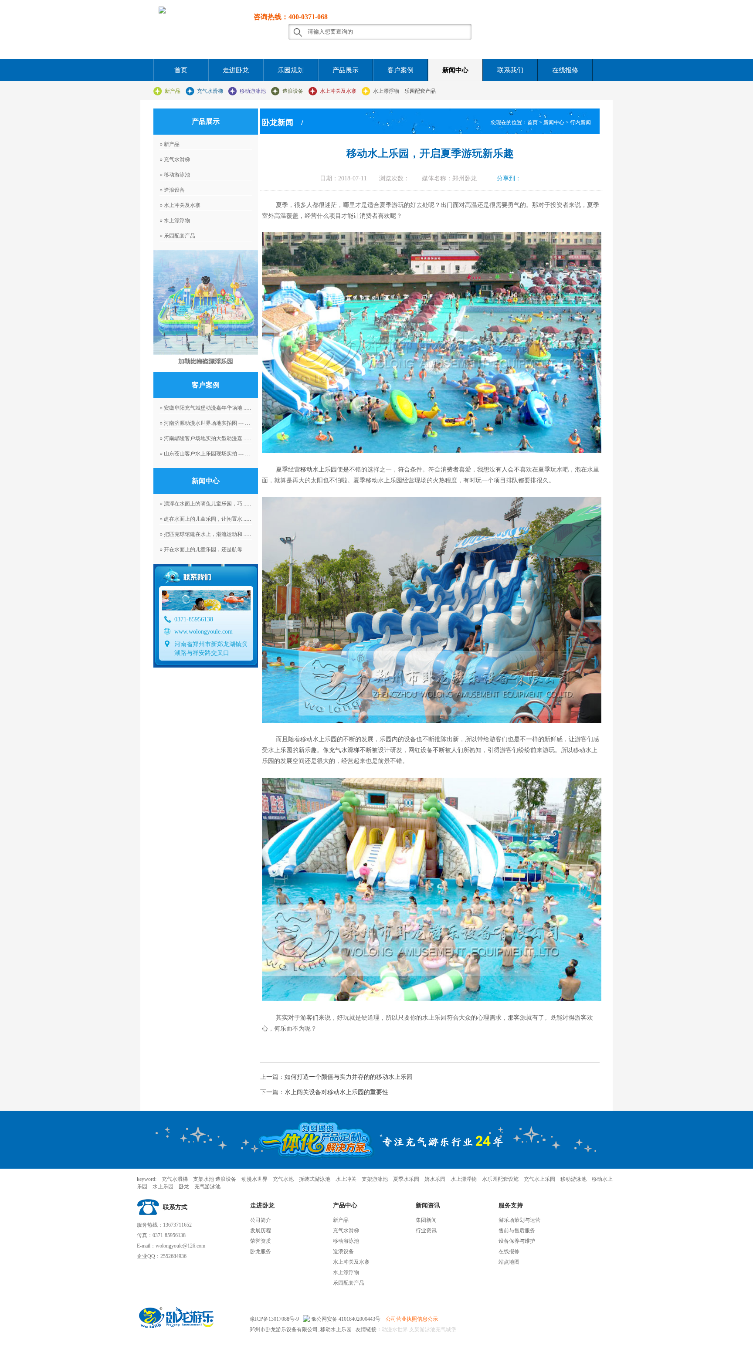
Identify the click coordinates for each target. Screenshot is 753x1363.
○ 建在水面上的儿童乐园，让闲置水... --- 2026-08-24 (218, 519)
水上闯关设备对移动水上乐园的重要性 (336, 1092)
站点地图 (509, 1262)
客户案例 (400, 70)
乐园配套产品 (420, 91)
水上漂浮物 (386, 91)
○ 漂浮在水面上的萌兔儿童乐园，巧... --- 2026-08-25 (218, 504)
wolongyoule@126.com (180, 1246)
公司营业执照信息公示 (412, 1319)
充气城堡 (445, 1329)
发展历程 (260, 1230)
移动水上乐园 (318, 469)
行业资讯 (426, 1230)
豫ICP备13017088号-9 (274, 1319)
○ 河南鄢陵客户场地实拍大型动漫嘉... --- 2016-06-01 (218, 438)
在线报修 (565, 70)
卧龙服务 (260, 1251)
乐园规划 (291, 70)
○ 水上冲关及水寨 (179, 205)
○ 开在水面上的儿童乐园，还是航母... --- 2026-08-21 (218, 549)
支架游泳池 (421, 1329)
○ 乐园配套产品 (177, 236)
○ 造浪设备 (172, 190)
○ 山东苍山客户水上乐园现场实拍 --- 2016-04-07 (214, 454)
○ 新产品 (169, 144)
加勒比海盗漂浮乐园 (205, 361)
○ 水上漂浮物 (174, 220)
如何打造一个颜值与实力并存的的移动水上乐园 (349, 1077)
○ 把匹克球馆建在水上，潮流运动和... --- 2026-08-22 (218, 534)
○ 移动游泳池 (174, 175)
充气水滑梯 (210, 91)
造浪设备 (292, 91)
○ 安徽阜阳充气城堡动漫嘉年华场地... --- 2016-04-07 (218, 408)
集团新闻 (426, 1220)
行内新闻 (580, 122)
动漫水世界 (395, 1329)
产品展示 (345, 70)
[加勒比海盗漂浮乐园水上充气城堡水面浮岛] (205, 302)
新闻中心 (455, 70)
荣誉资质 (260, 1241)
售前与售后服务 (517, 1230)
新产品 (172, 91)
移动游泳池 (253, 91)
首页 (180, 70)
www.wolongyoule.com (203, 631)
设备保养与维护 (517, 1241)
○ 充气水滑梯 (174, 159)
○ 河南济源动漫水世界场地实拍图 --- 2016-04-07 (214, 423)
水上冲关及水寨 (338, 91)
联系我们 (510, 70)
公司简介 (260, 1220)
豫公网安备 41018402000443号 (345, 1319)
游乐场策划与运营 (519, 1220)
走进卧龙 (236, 70)
